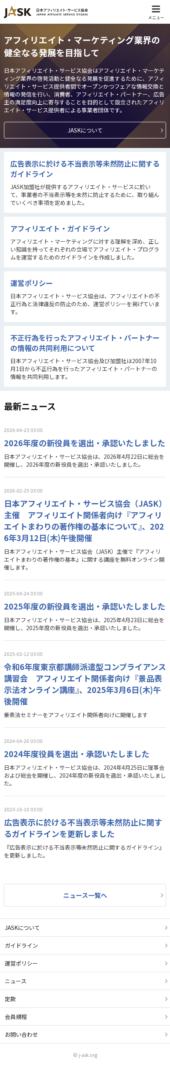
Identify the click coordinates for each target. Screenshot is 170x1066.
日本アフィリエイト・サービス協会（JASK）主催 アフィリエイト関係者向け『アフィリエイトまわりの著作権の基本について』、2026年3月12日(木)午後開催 (84, 520)
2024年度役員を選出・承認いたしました (76, 753)
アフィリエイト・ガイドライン (60, 228)
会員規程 (16, 1017)
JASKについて (22, 928)
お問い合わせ (21, 1034)
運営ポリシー (31, 283)
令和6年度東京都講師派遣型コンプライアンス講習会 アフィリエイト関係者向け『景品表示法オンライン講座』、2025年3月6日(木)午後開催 (85, 684)
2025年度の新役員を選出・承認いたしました (84, 606)
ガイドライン (21, 945)
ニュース (15, 981)
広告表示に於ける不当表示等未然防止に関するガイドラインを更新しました (83, 827)
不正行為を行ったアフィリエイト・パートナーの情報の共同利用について (85, 342)
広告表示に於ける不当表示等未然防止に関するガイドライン (85, 168)
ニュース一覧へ (85, 895)
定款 (10, 999)
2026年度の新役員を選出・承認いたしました (84, 443)
